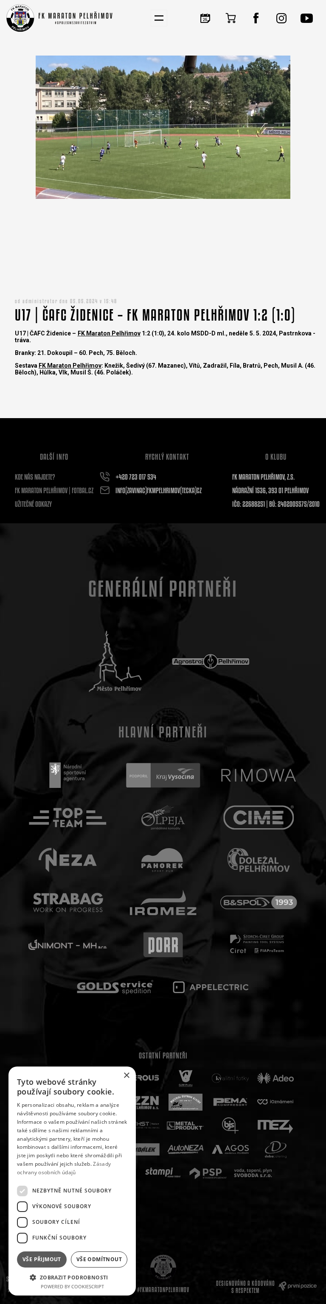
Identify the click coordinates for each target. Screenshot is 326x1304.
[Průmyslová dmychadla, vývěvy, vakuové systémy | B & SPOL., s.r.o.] (258, 902)
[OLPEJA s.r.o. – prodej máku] (163, 817)
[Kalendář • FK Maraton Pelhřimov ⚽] (205, 18)
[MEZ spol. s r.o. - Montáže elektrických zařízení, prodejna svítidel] (275, 1125)
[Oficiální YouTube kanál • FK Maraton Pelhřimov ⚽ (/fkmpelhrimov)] (307, 18)
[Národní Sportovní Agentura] (67, 775)
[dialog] (72, 1181)
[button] (72, 1277)
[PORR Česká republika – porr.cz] (163, 945)
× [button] (126, 1075)
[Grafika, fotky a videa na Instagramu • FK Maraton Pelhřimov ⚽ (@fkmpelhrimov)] (281, 18)
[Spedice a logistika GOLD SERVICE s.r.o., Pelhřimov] (115, 987)
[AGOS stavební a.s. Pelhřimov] (230, 1149)
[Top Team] (67, 817)
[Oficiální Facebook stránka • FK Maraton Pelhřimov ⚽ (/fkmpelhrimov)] (256, 18)
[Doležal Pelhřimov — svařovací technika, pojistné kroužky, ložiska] (258, 860)
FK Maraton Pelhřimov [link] (109, 333)
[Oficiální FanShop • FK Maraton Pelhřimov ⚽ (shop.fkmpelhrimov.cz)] (230, 18)
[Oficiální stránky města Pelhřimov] (115, 661)
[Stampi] (163, 1173)
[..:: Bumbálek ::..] (140, 1149)
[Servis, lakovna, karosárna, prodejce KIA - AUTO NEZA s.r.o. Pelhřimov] (185, 1149)
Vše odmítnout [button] (99, 1259)
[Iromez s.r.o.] (163, 902)
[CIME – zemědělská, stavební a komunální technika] (258, 817)
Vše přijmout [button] (41, 1259)
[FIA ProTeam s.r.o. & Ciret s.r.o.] (258, 945)
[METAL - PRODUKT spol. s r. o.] (185, 1125)
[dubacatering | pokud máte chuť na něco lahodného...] (275, 1149)
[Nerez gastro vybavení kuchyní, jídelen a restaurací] (67, 860)
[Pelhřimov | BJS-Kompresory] (230, 1125)
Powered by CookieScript (72, 1286)
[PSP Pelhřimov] (208, 1173)
